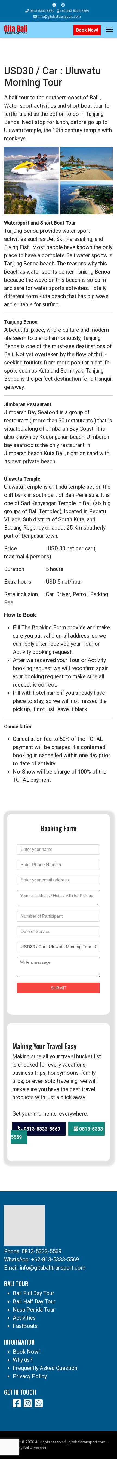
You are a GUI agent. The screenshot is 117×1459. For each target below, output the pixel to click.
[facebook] (17, 1403)
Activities (24, 1318)
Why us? (22, 1360)
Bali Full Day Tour (33, 1293)
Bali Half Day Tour (34, 1301)
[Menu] (109, 30)
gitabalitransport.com (87, 1442)
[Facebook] (54, 5)
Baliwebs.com (35, 1448)
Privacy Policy (30, 1376)
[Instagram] (63, 5)
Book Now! (87, 30)
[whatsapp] (39, 1403)
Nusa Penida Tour (34, 1309)
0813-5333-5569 (42, 11)
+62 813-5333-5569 (74, 11)
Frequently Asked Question (45, 1368)
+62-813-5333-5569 (55, 1259)
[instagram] (28, 1403)
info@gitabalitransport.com (59, 16)
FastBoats (25, 1326)
